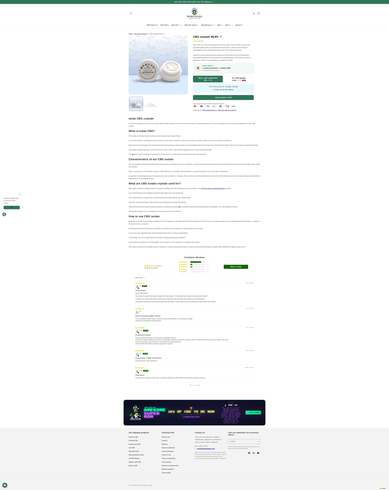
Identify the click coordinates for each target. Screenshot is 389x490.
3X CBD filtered (134, 458)
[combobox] (383, 488)
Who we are (166, 437)
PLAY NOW (254, 412)
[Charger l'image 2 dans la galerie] (151, 104)
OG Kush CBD (133, 440)
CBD (179, 207)
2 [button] (193, 385)
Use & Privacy (166, 462)
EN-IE (384, 488)
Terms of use (166, 455)
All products (232, 110)
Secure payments (168, 451)
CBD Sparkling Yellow (136, 455)
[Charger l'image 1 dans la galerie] (136, 104)
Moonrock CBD (134, 451)
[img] (139, 283)
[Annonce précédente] (129, 2)
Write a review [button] (236, 267)
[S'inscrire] (258, 441)
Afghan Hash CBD (135, 462)
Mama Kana (136, 485)
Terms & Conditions (168, 458)
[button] (131, 13)
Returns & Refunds (168, 448)
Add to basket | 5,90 (223, 97)
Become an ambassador (170, 465)
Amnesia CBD (133, 437)
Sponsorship (166, 472)
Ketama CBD (133, 465)
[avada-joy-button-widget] (4, 485)
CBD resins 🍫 (222, 110)
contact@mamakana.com (206, 448)
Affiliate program (168, 469)
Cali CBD (132, 448)
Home (131, 34)
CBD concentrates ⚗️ (141, 34)
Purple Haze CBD (135, 444)
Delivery (165, 444)
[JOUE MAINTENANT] (194, 412)
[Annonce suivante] (259, 2)
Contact (164, 440)
